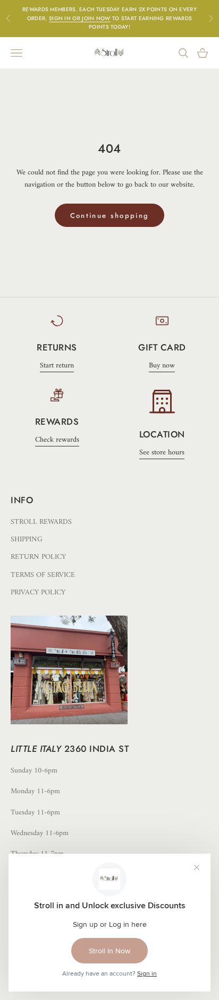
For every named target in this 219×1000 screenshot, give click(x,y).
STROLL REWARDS (41, 522)
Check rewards (57, 439)
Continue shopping (109, 215)
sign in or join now (80, 18)
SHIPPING (27, 539)
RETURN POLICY (38, 557)
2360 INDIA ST (96, 748)
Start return (57, 365)
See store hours (161, 452)
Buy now (162, 365)
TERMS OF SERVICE (43, 575)
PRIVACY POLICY (38, 592)
